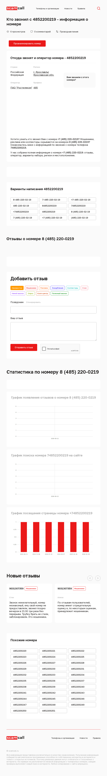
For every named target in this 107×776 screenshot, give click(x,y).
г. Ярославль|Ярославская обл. (43, 73)
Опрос (30, 293)
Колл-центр (42, 293)
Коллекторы (72, 288)
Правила (81, 8)
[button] (90, 578)
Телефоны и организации (47, 8)
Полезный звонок (59, 293)
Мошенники (31, 288)
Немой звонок (18, 293)
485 (35, 87)
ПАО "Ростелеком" (21, 87)
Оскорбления (57, 288)
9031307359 (16, 588)
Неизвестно (17, 288)
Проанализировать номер (27, 43)
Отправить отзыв (24, 347)
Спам (84, 288)
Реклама (44, 288)
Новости (68, 8)
